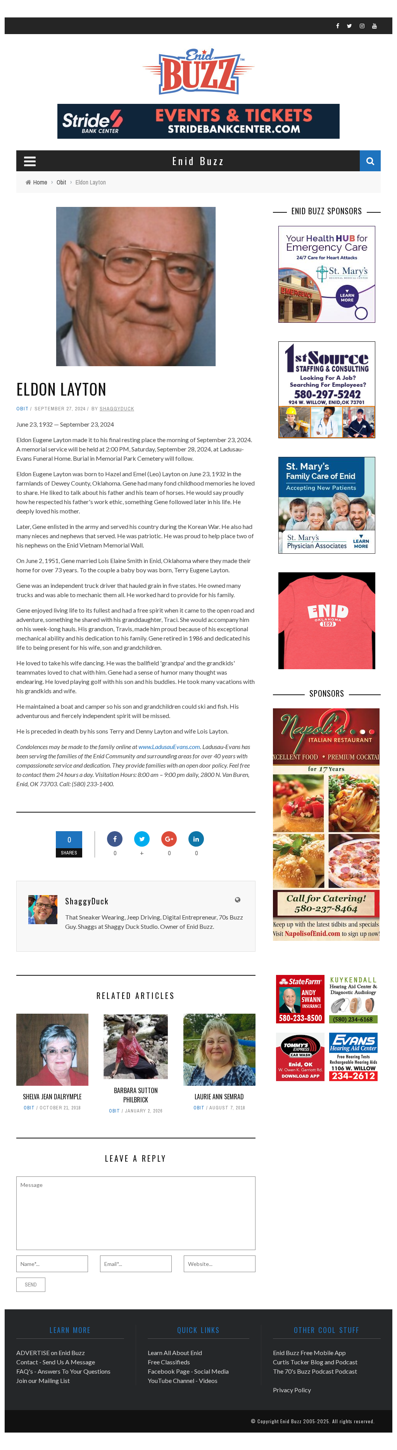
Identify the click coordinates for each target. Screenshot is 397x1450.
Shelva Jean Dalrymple (52, 1096)
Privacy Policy (292, 1389)
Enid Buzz (291, 1421)
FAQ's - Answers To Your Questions (63, 1371)
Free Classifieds (169, 1362)
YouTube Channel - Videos (182, 1380)
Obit (22, 408)
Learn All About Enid (175, 1352)
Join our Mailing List (43, 1380)
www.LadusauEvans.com (169, 746)
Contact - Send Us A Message (55, 1362)
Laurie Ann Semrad (219, 1096)
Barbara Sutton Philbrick (136, 1095)
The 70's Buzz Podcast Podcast (315, 1371)
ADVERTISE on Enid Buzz (50, 1352)
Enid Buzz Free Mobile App (309, 1352)
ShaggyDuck (117, 408)
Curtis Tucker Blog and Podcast (315, 1362)
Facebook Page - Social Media (188, 1371)
